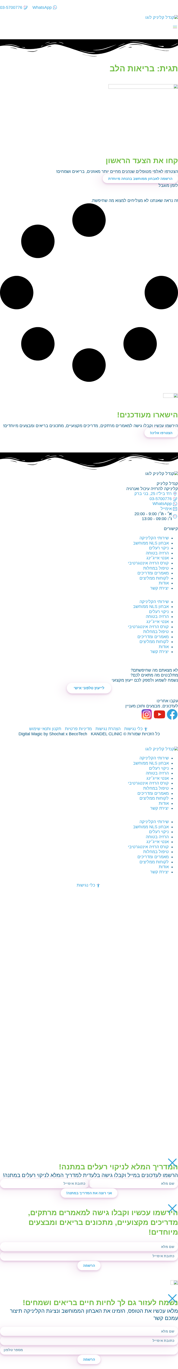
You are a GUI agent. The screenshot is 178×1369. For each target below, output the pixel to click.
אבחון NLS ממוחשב (151, 543)
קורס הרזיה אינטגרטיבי (148, 563)
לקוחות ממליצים (154, 578)
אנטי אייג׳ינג (157, 558)
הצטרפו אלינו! (161, 433)
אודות (164, 583)
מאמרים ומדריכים (153, 573)
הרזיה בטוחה (157, 553)
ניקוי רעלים (159, 548)
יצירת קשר (159, 588)
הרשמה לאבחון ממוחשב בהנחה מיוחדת (140, 179)
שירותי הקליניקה (154, 538)
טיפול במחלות (156, 568)
